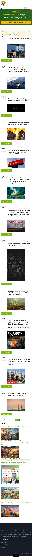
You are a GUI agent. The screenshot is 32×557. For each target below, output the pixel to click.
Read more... (6, 60)
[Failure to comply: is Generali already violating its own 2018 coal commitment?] (16, 304)
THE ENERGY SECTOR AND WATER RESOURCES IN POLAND (15, 486)
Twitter (7, 542)
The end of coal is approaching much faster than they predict (18, 123)
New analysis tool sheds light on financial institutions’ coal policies (19, 99)
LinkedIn (8, 544)
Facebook (2, 542)
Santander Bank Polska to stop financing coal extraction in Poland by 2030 (18, 152)
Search (17, 419)
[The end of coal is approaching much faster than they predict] (16, 134)
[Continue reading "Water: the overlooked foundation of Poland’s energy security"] (10, 433)
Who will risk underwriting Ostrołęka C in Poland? (17, 394)
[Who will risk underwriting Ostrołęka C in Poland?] (16, 405)
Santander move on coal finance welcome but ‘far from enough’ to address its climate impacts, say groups (19, 362)
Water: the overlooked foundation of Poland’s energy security (15, 426)
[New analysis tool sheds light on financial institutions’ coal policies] (16, 108)
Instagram (3, 547)
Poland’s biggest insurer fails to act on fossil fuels (18, 39)
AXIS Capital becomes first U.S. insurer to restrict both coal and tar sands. (19, 243)
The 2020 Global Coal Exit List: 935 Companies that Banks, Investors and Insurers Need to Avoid (18, 70)
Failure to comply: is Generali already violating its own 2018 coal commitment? (18, 292)
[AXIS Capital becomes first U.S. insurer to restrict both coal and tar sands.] (16, 265)
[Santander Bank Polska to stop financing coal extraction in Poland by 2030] (16, 162)
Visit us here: (15, 22)
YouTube (3, 544)
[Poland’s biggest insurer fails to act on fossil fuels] (16, 50)
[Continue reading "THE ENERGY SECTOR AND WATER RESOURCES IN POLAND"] (10, 493)
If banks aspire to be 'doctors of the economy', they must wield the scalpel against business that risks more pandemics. (19, 180)
